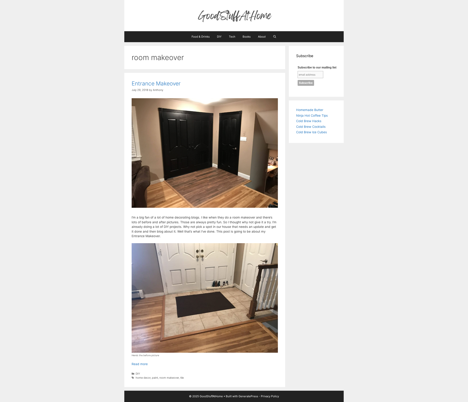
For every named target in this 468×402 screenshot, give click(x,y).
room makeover (169, 377)
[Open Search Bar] (274, 36)
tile (182, 377)
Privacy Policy (270, 396)
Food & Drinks (201, 36)
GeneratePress (248, 396)
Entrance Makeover (157, 83)
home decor (143, 377)
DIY (219, 36)
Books (247, 36)
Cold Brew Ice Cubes (311, 132)
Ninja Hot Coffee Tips (312, 115)
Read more (140, 364)
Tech (232, 36)
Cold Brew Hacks (308, 121)
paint (155, 377)
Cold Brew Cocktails (311, 127)
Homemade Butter (309, 110)
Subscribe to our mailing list (317, 67)
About (262, 36)
